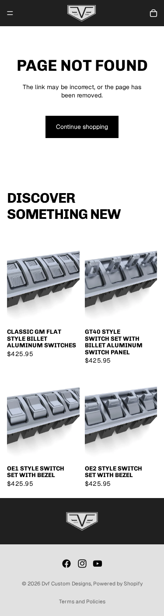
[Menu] (10, 13)
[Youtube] (97, 563)
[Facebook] (66, 563)
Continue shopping (82, 127)
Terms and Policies (82, 601)
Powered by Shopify (118, 583)
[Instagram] (82, 563)
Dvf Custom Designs (66, 583)
